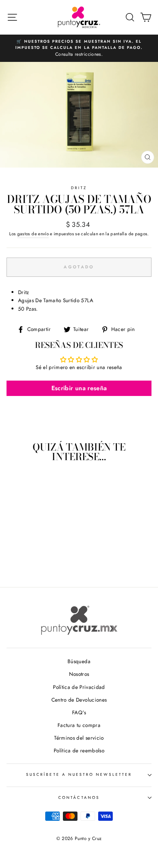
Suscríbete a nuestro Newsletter (79, 774)
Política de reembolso (79, 750)
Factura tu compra (79, 725)
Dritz (79, 188)
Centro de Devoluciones (79, 700)
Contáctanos (79, 797)
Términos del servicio (79, 738)
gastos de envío (33, 234)
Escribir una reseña (79, 388)
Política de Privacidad (79, 687)
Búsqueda (79, 661)
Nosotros (79, 674)
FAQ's (79, 712)
